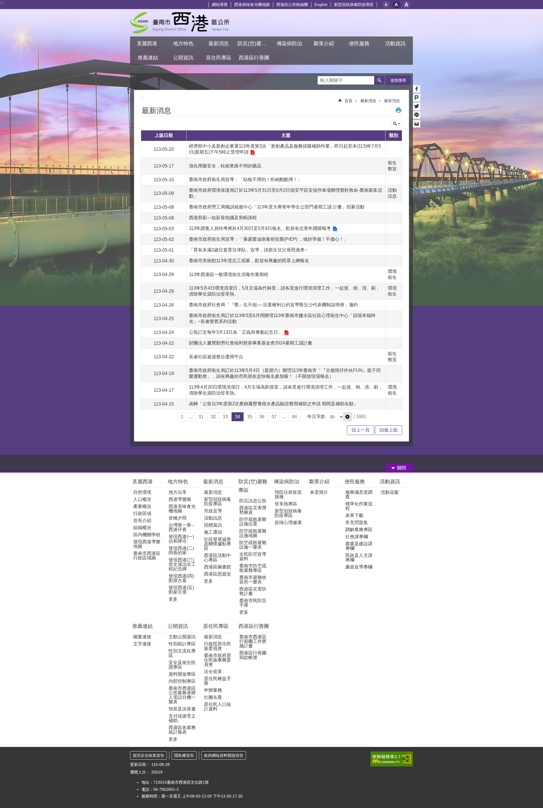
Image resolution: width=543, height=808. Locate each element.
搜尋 (322, 78)
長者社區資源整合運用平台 (216, 356)
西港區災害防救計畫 (252, 591)
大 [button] (406, 4)
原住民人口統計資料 (217, 706)
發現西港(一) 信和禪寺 (181, 539)
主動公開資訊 (182, 636)
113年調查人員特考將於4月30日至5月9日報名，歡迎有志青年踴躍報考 (260, 228)
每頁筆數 (316, 416)
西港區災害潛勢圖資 (252, 510)
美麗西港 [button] (148, 43)
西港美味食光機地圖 (252, 4)
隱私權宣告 (184, 755)
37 (274, 416)
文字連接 (142, 643)
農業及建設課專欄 (358, 546)
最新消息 (368, 100)
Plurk (416, 97)
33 (225, 416)
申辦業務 (213, 690)
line (416, 115)
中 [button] (396, 4)
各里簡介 (319, 492)
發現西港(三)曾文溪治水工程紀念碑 (182, 564)
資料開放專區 (182, 674)
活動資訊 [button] (395, 43)
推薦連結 (142, 626)
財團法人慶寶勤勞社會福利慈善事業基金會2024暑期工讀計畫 (250, 343)
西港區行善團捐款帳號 (252, 655)
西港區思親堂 (217, 574)
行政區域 (142, 513)
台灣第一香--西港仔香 (181, 527)
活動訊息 (213, 518)
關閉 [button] (401, 468)
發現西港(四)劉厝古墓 (181, 578)
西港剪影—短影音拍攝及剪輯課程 (223, 217)
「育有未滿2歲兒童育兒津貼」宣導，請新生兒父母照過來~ (248, 249)
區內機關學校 (146, 534)
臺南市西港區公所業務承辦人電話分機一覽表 (182, 695)
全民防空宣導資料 (252, 556)
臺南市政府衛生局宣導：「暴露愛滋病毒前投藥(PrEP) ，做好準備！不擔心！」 (268, 239)
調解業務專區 (358, 529)
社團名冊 (213, 697)
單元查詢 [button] (396, 123)
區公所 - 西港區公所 (179, 22)
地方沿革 (178, 492)
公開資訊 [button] (183, 58)
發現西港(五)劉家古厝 (181, 589)
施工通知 (213, 532)
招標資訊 (213, 525)
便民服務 (355, 481)
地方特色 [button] (183, 43)
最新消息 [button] (218, 43)
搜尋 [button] (379, 80)
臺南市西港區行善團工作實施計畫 (252, 641)
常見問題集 (356, 522)
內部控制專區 (182, 681)
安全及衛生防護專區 (182, 664)
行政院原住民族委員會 (217, 646)
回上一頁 (361, 430)
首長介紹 (142, 520)
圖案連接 (142, 636)
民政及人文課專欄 (358, 557)
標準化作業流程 (358, 506)
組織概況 (142, 527)
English (320, 4)
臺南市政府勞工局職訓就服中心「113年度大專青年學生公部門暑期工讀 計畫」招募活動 (277, 206)
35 (249, 416)
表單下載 (354, 515)
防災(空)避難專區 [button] (255, 43)
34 (237, 416)
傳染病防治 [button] (289, 43)
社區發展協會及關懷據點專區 (217, 544)
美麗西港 (143, 481)
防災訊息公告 (252, 500)
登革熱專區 (286, 503)
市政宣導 (213, 510)
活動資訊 (390, 481)
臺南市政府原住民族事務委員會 (217, 660)
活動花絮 (390, 492)
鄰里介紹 (320, 481)
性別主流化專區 (182, 653)
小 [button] (386, 4)
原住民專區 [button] (218, 58)
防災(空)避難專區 (252, 486)
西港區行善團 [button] (254, 58)
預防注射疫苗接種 (288, 494)
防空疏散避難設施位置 (252, 521)
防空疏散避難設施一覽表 (252, 545)
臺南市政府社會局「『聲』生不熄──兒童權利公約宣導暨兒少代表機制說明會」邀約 (273, 304)
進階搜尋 (398, 80)
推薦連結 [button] (148, 58)
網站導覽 (220, 4)
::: (1, 2)
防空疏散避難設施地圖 (252, 533)
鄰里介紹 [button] (324, 43)
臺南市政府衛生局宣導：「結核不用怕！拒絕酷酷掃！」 (245, 179)
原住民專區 (216, 626)
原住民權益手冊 (217, 681)
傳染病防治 (286, 481)
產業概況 (142, 506)
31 (201, 416)
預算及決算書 (182, 708)
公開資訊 (178, 626)
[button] (347, 416)
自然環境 (142, 492)
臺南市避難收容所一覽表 (252, 579)
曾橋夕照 (178, 518)
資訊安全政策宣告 (148, 755)
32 (213, 416)
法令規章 (213, 671)
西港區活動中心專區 (217, 557)
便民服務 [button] (360, 43)
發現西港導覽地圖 (146, 544)
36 (261, 416)
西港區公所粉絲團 (292, 4)
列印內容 (398, 110)
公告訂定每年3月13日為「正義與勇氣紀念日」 (236, 332)
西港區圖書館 (217, 566)
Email (416, 124)
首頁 (348, 100)
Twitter (416, 106)
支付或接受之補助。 (182, 718)
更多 (173, 599)
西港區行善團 (253, 626)
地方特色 (178, 481)
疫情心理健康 (288, 522)
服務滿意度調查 (358, 494)
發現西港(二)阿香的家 (181, 550)
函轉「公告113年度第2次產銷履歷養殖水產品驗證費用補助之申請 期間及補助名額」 (273, 403)
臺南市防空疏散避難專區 (252, 568)
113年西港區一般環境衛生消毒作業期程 (228, 274)
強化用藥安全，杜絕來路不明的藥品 (225, 165)
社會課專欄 (356, 536)
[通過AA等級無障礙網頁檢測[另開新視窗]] (391, 758)
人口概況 (142, 499)
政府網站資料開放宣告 (224, 755)
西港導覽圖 (180, 499)
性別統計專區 (182, 643)
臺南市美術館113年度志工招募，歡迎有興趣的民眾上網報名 (249, 260)
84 (294, 416)
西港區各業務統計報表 (182, 729)
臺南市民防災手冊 (252, 602)
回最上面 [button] (389, 430)
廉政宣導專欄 (358, 566)
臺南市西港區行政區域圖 (146, 555)
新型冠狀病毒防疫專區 (354, 4)
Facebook (416, 88)
